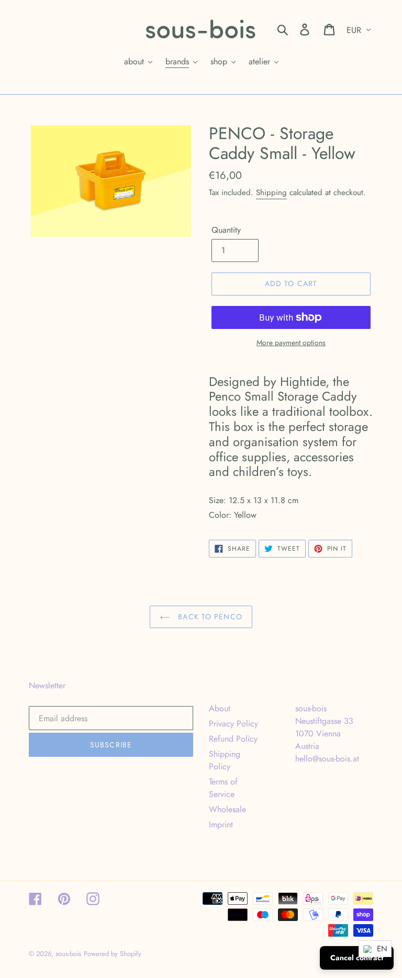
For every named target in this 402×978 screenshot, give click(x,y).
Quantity (226, 230)
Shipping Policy (224, 760)
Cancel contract (356, 957)
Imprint (221, 824)
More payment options (291, 342)
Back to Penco (208, 616)
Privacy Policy (233, 724)
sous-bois (68, 954)
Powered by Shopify (112, 954)
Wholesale (227, 809)
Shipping (271, 192)
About (219, 708)
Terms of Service (223, 788)
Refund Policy (233, 739)
